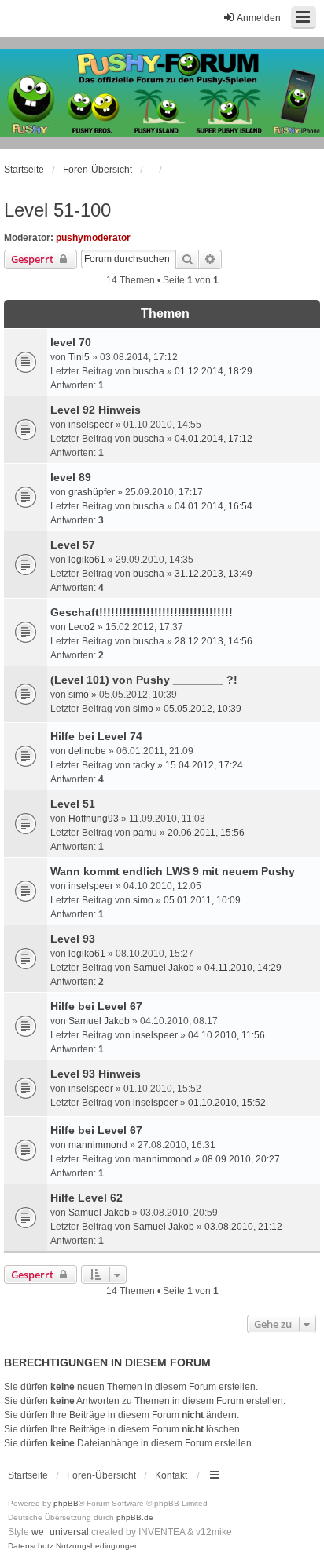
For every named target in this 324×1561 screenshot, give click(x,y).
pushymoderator (93, 237)
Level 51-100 (57, 210)
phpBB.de (134, 1517)
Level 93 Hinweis (95, 1073)
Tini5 (79, 357)
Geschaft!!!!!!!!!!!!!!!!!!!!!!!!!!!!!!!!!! (141, 612)
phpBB (66, 1503)
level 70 (70, 342)
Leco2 (81, 627)
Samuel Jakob (163, 967)
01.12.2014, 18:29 (213, 371)
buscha (148, 371)
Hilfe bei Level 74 (96, 736)
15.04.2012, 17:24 (204, 765)
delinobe (87, 751)
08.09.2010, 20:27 (241, 1159)
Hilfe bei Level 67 (96, 1006)
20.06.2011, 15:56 (206, 832)
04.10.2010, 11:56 (226, 1035)
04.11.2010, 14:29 (243, 967)
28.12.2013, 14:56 (213, 641)
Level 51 (72, 803)
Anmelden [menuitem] (259, 18)
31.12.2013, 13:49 (213, 573)
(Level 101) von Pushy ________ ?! (143, 679)
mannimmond (97, 1145)
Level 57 (72, 544)
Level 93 (72, 938)
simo (78, 694)
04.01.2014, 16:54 (213, 506)
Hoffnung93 (93, 818)
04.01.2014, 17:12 (213, 438)
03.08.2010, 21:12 (243, 1226)
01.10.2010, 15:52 (227, 1102)
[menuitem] (30, 1546)
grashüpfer (91, 492)
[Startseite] (162, 93)
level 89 (70, 477)
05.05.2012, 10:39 (202, 708)
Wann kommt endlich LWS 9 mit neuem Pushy (172, 871)
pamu (145, 832)
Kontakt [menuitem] (171, 1475)
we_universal (60, 1531)
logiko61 (86, 559)
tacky (144, 765)
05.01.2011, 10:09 (202, 900)
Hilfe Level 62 (86, 1197)
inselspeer (90, 424)
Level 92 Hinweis (95, 409)
